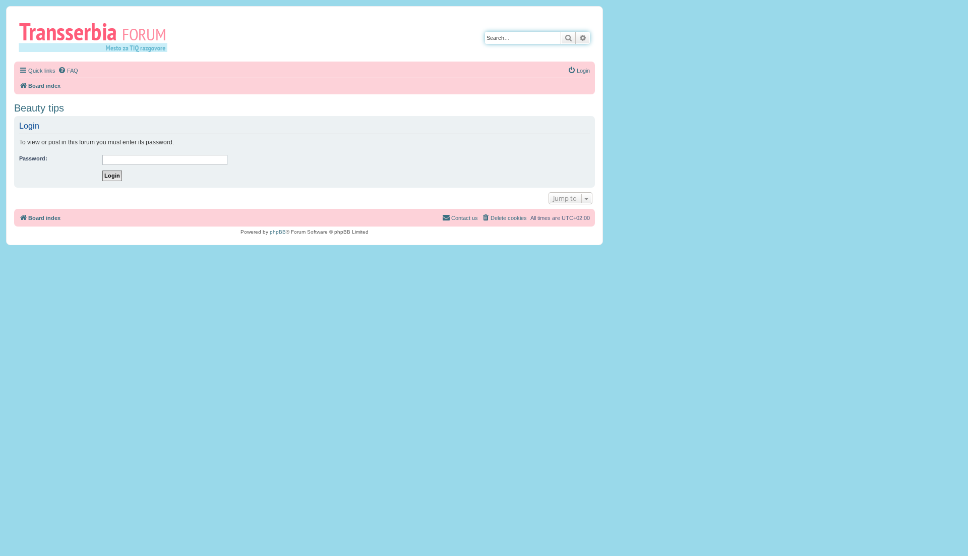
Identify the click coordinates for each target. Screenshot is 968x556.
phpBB (278, 232)
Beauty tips (39, 108)
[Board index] (96, 37)
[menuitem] (68, 71)
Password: (33, 158)
